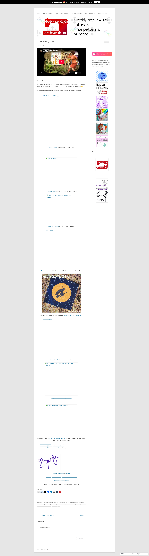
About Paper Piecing (77, 13)
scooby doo (53, 504)
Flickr (62, 480)
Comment (80, 538)
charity (80, 502)
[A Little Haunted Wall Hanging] (61, 120)
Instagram (57, 480)
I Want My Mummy (50, 191)
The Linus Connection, (45, 444)
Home (38, 13)
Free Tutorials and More (62, 13)
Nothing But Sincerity (53, 226)
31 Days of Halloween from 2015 (57, 438)
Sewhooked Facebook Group (69, 477)
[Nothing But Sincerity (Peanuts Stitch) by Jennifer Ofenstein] (61, 209)
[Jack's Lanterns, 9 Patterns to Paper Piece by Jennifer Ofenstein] (61, 379)
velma (44, 506)
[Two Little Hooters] (61, 248)
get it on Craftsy (78, 315)
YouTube (48, 506)
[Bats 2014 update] (61, 337)
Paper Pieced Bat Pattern (56, 359)
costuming (42, 504)
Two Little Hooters (46, 271)
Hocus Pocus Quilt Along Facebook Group (50, 447)
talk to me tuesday (53, 502)
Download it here (68, 315)
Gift (97, 2)
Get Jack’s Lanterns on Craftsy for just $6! (61, 398)
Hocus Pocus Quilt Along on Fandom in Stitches (52, 446)
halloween (47, 504)
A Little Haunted (53, 147)
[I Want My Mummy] (61, 173)
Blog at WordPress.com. (42, 549)
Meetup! (83, 515)
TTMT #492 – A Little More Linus (46, 515)
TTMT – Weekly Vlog (90, 13)
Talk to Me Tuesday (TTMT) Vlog (65, 502)
